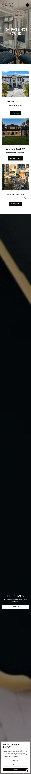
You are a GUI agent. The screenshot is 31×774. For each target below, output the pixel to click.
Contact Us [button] (15, 607)
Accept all (15, 769)
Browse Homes (15, 203)
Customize (15, 764)
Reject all (15, 760)
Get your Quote (15, 158)
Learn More (15, 113)
